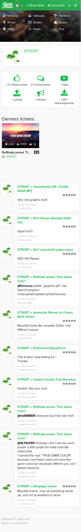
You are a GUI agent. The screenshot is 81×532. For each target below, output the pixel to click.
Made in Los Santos (15, 523)
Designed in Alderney (16, 519)
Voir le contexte (28, 204)
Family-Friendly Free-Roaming (54, 379)
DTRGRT (31, 50)
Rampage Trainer (45, 486)
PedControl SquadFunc (49, 348)
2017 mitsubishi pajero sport (53, 249)
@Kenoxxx (25, 286)
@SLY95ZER (26, 443)
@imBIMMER (26, 415)
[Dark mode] (69, 5)
